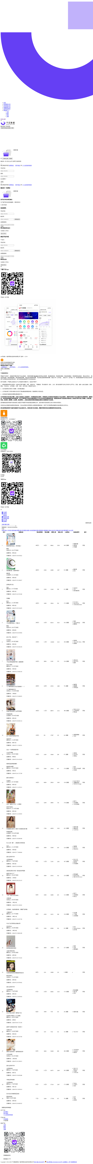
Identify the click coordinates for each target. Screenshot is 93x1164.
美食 (50, 530)
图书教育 (66, 530)
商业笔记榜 (5, 516)
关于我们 (5, 1111)
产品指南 (5, 1119)
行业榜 (4, 512)
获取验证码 (17, 219)
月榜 (8, 524)
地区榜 (4, 515)
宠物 (57, 530)
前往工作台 (3, 264)
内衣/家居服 (33, 530)
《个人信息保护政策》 (23, 367)
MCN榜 (4, 519)
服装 (28, 530)
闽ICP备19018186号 (39, 1162)
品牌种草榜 (5, 518)
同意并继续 (7, 368)
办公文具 (71, 530)
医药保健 (14, 530)
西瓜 (7, 113)
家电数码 (46, 530)
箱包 (20, 530)
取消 (2, 368)
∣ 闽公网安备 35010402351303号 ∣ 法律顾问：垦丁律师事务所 (60, 1162)
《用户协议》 (12, 367)
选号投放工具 (6, 105)
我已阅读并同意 (5, 165)
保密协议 (11, 165)
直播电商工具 (6, 107)
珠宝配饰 (24, 530)
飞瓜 (7, 111)
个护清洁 (9, 530)
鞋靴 (37, 530)
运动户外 (53, 530)
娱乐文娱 (61, 530)
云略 (7, 116)
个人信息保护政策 (27, 165)
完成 (2, 226)
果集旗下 (5, 110)
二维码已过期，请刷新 (7, 158)
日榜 (3, 524)
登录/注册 (3, 119)
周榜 (5, 524)
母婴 (18, 530)
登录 (2, 181)
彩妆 (5, 530)
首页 (4, 102)
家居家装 (41, 530)
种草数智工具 (6, 104)
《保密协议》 (4, 367)
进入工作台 (3, 233)
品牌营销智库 (6, 108)
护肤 (3, 530)
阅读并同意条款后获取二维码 (7, 128)
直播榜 (4, 521)
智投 (7, 115)
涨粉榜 (4, 513)
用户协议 (17, 165)
